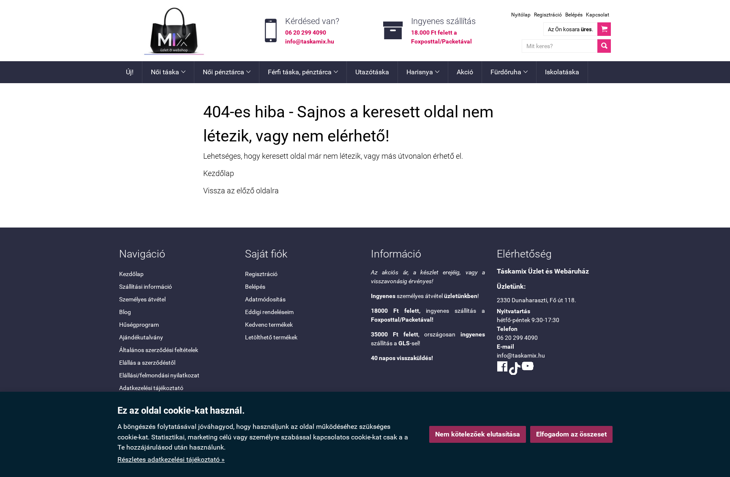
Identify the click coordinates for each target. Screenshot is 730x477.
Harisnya (422, 72)
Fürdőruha (509, 72)
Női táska (168, 72)
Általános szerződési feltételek (158, 350)
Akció (465, 72)
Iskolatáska (562, 72)
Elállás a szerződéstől (147, 362)
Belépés (574, 15)
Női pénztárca (227, 72)
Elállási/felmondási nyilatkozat (159, 375)
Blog (125, 312)
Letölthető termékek (271, 337)
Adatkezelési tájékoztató (151, 388)
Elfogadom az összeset (571, 434)
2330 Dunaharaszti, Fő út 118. (536, 300)
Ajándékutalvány (141, 337)
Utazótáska (372, 72)
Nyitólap (521, 15)
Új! (129, 72)
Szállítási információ (145, 286)
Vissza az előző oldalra (241, 190)
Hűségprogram (139, 324)
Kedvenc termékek (269, 324)
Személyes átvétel (142, 299)
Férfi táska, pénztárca (303, 72)
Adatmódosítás (265, 299)
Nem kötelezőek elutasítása (477, 434)
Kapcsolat (597, 15)
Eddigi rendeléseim (269, 312)
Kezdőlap (218, 173)
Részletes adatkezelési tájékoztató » (171, 459)
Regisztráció (548, 15)
